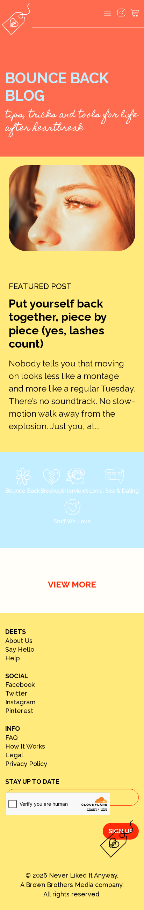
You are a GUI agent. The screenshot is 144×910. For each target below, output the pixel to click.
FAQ (11, 737)
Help (12, 658)
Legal (14, 755)
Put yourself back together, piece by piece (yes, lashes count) (58, 323)
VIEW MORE (72, 584)
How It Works (25, 746)
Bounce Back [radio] (22, 490)
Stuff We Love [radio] (72, 521)
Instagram (20, 702)
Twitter (16, 693)
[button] (107, 14)
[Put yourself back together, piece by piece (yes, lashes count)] (72, 208)
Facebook (20, 684)
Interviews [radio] (75, 490)
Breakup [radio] (51, 490)
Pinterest (19, 710)
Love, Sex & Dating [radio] (114, 490)
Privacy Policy (26, 763)
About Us (19, 640)
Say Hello (19, 649)
